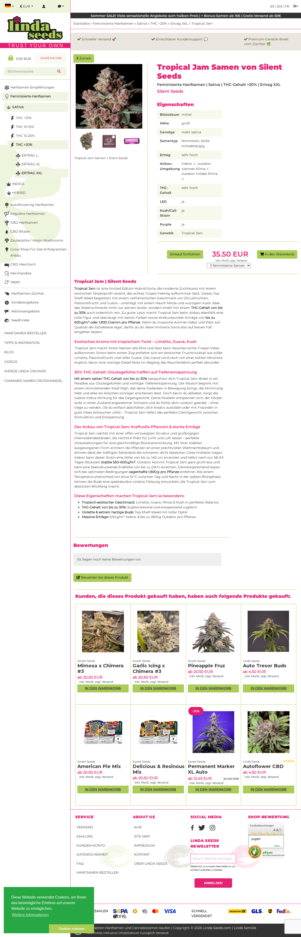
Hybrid (19, 193)
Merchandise (20, 273)
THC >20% (158, 23)
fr (286, 6)
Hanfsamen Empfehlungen (32, 87)
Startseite (81, 23)
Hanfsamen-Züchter (27, 293)
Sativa (142, 23)
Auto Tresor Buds (264, 665)
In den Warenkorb (279, 254)
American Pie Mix (99, 766)
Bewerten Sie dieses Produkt (104, 577)
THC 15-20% (25, 136)
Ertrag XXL (179, 23)
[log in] (43, 6)
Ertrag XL (31, 164)
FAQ (80, 863)
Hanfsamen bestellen (97, 872)
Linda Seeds (251, 661)
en (279, 6)
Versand (84, 827)
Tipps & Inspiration (22, 343)
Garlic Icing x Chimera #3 (149, 668)
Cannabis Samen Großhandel (33, 381)
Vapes (15, 282)
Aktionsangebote (25, 311)
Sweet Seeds (86, 661)
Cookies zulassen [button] (71, 928)
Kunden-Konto (90, 845)
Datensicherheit (92, 854)
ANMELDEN (213, 883)
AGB (138, 827)
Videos (10, 362)
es (272, 6)
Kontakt (142, 854)
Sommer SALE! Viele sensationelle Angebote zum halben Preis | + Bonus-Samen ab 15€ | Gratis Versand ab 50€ (186, 16)
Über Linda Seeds (150, 863)
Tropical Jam (202, 23)
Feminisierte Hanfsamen (113, 23)
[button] (26, 928)
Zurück (85, 58)
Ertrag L (30, 155)
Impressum (144, 845)
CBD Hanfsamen (24, 222)
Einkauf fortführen (185, 254)
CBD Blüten (20, 231)
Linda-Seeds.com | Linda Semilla (229, 928)
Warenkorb (51, 58)
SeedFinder (20, 320)
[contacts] (60, 6)
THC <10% (24, 118)
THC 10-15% (25, 127)
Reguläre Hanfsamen (27, 213)
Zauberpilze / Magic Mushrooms (36, 240)
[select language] (9, 6)
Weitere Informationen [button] (30, 915)
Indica (18, 184)
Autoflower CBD (263, 766)
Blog (9, 352)
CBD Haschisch (23, 264)
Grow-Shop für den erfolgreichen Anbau (38, 252)
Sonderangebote (24, 302)
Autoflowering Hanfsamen (32, 205)
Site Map (142, 836)
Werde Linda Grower (25, 371)
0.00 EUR (22, 59)
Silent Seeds (170, 91)
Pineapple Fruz (206, 665)
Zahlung (84, 836)
